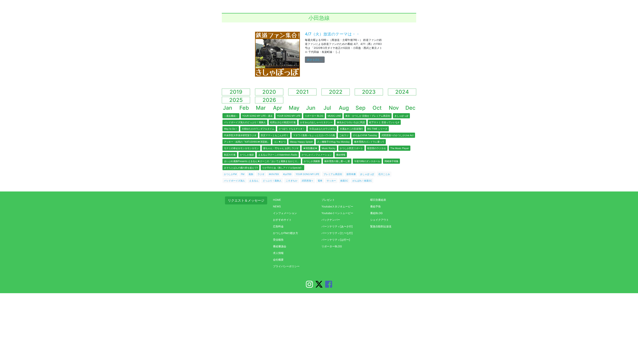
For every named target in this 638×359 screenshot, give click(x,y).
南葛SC (344, 180)
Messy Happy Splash (301, 141)
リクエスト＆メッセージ (246, 200)
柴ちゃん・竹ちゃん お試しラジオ (281, 148)
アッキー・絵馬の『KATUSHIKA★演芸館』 (246, 141)
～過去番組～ (231, 115)
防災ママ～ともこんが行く (275, 135)
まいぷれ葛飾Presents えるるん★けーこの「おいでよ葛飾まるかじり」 (261, 161)
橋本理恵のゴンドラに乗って (369, 141)
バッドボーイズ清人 (234, 180)
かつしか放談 (247, 154)
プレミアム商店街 (332, 174)
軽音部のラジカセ (376, 148)
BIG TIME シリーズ (377, 128)
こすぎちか (291, 180)
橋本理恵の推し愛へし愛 (337, 161)
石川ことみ (384, 174)
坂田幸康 (351, 174)
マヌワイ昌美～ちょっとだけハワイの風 (314, 135)
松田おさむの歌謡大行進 (283, 122)
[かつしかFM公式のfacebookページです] (328, 286)
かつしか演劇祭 (312, 161)
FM (242, 174)
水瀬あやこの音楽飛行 (351, 128)
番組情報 (340, 154)
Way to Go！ (230, 128)
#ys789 (287, 174)
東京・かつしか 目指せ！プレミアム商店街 (367, 115)
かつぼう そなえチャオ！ (292, 128)
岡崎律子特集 (391, 161)
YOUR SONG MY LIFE (288, 115)
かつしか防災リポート (351, 148)
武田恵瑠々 (307, 180)
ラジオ (261, 174)
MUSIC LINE (334, 115)
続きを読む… (316, 59)
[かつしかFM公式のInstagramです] (309, 286)
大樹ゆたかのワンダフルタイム (258, 128)
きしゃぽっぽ (401, 115)
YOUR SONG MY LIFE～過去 (257, 115)
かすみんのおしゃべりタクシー (316, 122)
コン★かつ (280, 141)
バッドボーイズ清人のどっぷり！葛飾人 (245, 122)
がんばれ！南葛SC (362, 180)
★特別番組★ (310, 148)
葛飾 (251, 174)
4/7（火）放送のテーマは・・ (332, 34)
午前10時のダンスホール (367, 161)
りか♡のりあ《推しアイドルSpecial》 (282, 167)
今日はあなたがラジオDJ (322, 128)
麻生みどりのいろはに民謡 (351, 122)
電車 (320, 180)
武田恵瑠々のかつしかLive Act (397, 135)
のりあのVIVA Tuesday (365, 135)
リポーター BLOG (314, 115)
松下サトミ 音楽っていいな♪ (384, 122)
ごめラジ (344, 135)
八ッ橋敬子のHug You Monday (333, 141)
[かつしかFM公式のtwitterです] (319, 286)
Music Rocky (328, 148)
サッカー (331, 180)
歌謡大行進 (230, 154)
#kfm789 (274, 174)
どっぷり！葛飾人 (272, 180)
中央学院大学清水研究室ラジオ (240, 135)
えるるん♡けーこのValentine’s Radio (277, 154)
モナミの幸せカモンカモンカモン (241, 148)
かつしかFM (230, 174)
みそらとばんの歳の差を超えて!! (241, 167)
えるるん (254, 180)
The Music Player (399, 148)
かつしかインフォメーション (317, 154)
